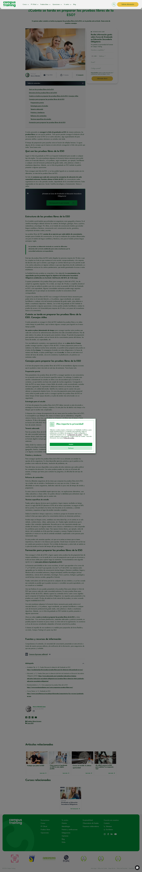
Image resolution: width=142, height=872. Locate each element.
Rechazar (71, 448)
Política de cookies (69, 438)
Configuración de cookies (74, 434)
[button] (137, 867)
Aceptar (71, 444)
